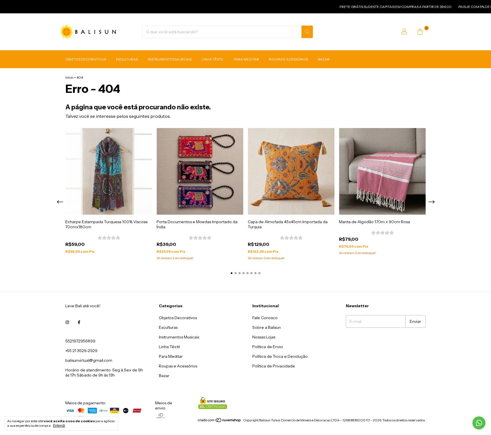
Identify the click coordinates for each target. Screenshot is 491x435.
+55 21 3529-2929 (81, 350)
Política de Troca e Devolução (280, 356)
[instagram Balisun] (67, 322)
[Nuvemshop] (219, 421)
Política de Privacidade (273, 366)
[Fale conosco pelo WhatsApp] (479, 423)
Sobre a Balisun (266, 327)
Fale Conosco (265, 317)
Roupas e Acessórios (288, 59)
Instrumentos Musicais (170, 59)
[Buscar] (307, 32)
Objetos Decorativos (85, 59)
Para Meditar (246, 59)
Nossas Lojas (263, 337)
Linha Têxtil (212, 59)
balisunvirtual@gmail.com (88, 360)
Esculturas (127, 59)
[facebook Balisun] (79, 322)
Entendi (59, 426)
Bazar (324, 59)
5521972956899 (80, 341)
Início (69, 77)
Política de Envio (267, 346)
